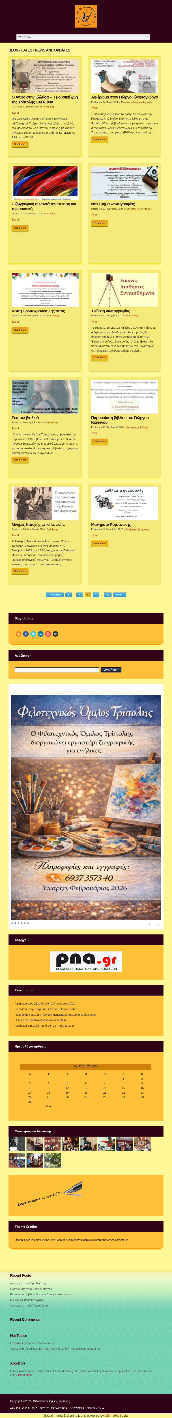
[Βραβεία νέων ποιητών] (124, 1123)
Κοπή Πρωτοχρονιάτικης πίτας (38, 311)
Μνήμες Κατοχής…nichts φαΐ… (38, 524)
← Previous (54, 594)
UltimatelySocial (116, 1395)
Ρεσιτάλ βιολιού (25, 418)
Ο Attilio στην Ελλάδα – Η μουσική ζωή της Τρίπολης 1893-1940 (45, 99)
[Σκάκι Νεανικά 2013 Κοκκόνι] (142, 1123)
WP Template (34, 1219)
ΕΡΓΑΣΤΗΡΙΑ (59, 1387)
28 (107, 594)
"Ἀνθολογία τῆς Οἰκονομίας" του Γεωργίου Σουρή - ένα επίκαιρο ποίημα (53, 1328)
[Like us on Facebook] (26, 634)
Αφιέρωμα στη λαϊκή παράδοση (33, 1005)
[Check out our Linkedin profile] (41, 634)
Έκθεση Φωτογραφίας (110, 311)
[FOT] (34, 1123)
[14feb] (52, 1123)
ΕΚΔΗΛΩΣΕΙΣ (40, 1387)
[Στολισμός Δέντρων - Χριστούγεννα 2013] (52, 1139)
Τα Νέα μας (48, 106)
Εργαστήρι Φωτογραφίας (139, 209)
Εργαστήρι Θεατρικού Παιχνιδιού (30, 1322)
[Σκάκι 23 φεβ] (70, 1123)
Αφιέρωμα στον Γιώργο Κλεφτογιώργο (124, 97)
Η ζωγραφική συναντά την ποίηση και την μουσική (44, 206)
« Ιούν (48, 1085)
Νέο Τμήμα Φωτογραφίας (113, 204)
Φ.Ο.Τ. (26, 1387)
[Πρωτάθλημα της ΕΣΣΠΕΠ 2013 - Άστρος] (17, 1139)
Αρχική (15, 1387)
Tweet (15, 112)
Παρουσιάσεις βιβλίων (137, 427)
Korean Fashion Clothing (61, 1219)
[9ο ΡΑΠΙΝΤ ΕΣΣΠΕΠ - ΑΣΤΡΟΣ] (34, 1139)
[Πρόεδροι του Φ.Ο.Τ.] (17, 1123)
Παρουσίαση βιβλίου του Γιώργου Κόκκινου (119, 420)
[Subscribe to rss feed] (18, 634)
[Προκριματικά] (106, 1123)
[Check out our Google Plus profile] (55, 634)
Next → (120, 594)
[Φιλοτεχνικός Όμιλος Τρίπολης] (86, 26)
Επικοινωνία (95, 1387)
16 (142, 1067)
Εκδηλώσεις (50, 213)
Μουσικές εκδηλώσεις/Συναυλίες (137, 102)
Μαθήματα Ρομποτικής (111, 524)
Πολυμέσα (76, 1387)
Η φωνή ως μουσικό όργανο (31, 999)
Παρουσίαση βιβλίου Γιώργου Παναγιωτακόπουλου (46, 994)
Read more (20, 144)
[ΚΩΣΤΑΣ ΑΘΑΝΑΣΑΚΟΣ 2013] (88, 1123)
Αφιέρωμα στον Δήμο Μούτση (32, 982)
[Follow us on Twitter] (33, 634)
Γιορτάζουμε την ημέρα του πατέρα (36, 988)
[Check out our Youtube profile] (48, 634)
